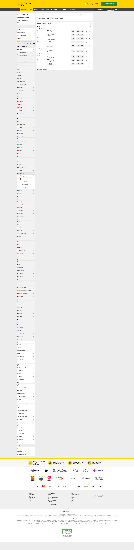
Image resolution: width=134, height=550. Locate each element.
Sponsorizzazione (31, 497)
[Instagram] (95, 496)
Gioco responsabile (52, 500)
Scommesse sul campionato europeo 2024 (52, 523)
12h (30, 43)
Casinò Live (73, 498)
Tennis (77, 523)
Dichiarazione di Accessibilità (54, 503)
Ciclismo (102, 523)
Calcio (29, 523)
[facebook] (92, 496)
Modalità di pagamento (32, 498)
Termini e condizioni (52, 496)
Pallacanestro (61, 525)
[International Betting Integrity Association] (60, 470)
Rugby (105, 523)
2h (20, 43)
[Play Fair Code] (85, 470)
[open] (67, 534)
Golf (73, 525)
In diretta (72, 496)
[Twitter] (98, 496)
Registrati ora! (109, 3)
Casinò (72, 497)
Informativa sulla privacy (53, 497)
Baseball (66, 525)
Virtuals (72, 500)
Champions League (111, 523)
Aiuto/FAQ (50, 494)
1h (17, 43)
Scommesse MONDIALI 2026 (37, 523)
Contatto (29, 500)
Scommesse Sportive (75, 494)
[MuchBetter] (72, 486)
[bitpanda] (65, 486)
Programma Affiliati (32, 496)
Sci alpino (70, 525)
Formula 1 (81, 523)
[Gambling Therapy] (74, 470)
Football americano (88, 523)
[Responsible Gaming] (46, 470)
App (71, 501)
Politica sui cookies (52, 498)
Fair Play (50, 501)
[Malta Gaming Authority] (35, 470)
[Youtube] (101, 496)
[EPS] (58, 486)
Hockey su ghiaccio (96, 523)
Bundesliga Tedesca (65, 523)
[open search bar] (18, 9)
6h (27, 43)
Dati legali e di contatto (52, 504)
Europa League (73, 523)
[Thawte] (98, 470)
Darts (75, 525)
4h (24, 43)
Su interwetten (31, 494)
